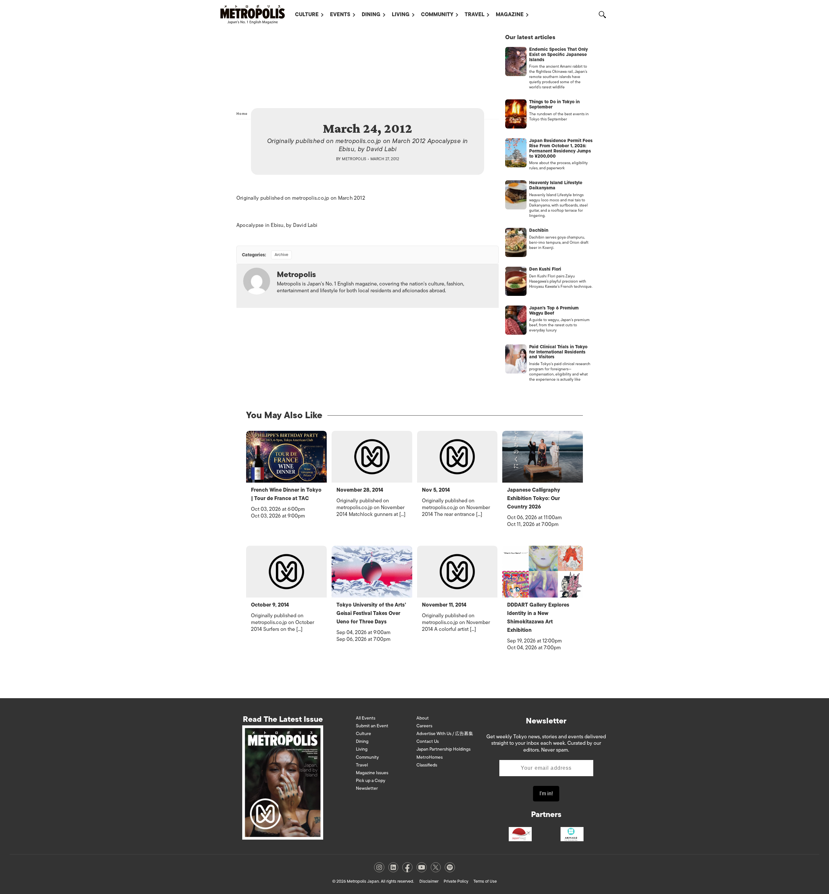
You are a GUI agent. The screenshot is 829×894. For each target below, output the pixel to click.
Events (340, 14)
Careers (424, 726)
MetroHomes (429, 757)
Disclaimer (428, 881)
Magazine (510, 14)
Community (437, 14)
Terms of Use (485, 881)
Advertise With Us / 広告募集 (444, 733)
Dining (371, 14)
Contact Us (427, 741)
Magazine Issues (372, 773)
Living (401, 14)
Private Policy (456, 881)
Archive (281, 254)
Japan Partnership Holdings (443, 749)
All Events (365, 718)
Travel (474, 14)
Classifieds (426, 765)
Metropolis (354, 159)
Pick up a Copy (370, 780)
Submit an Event (372, 726)
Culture (307, 14)
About (422, 718)
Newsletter (367, 788)
